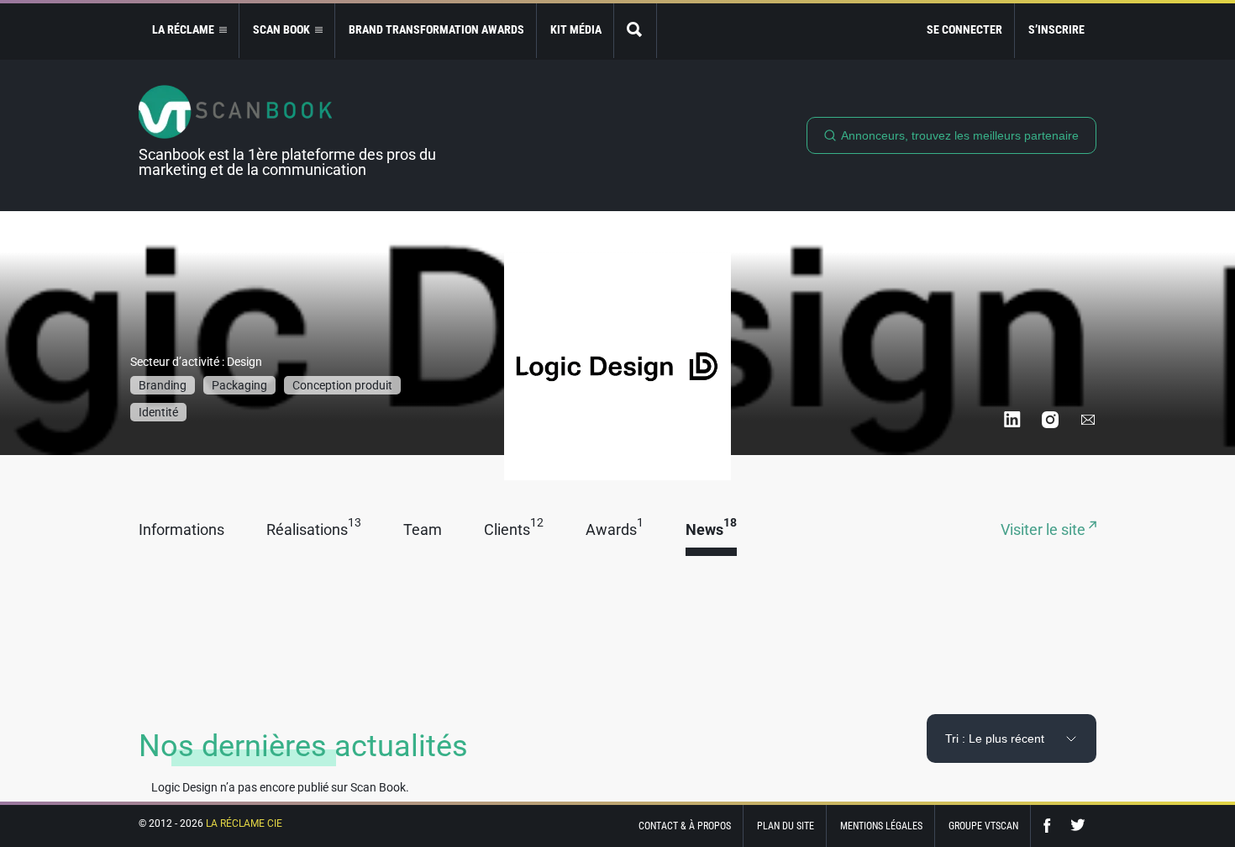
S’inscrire (1056, 29)
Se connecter (964, 29)
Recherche (635, 30)
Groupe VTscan (983, 826)
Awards (615, 530)
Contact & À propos (685, 826)
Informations (181, 530)
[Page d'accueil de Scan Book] (294, 112)
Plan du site (785, 826)
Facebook (1051, 825)
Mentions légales (881, 826)
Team (422, 530)
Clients (514, 530)
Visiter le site (1045, 530)
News (711, 530)
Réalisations (313, 530)
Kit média (576, 29)
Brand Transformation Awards (436, 29)
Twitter (1077, 825)
